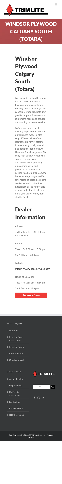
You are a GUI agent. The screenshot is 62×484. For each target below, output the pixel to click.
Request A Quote (31, 295)
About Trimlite (16, 379)
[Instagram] (38, 398)
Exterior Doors (16, 346)
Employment (15, 385)
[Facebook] (34, 398)
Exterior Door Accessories (16, 339)
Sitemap (50, 435)
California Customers (14, 394)
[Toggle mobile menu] (56, 4)
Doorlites (13, 330)
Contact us (14, 401)
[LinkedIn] (43, 398)
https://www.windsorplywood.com (32, 269)
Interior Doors (16, 353)
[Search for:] (41, 386)
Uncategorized (16, 359)
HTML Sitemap (16, 414)
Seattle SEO (31, 438)
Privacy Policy (16, 408)
